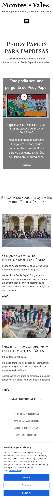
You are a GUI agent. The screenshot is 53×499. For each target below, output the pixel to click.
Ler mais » (26, 165)
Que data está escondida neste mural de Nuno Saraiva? (26, 128)
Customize (27, 485)
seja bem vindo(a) (26, 414)
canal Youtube (26, 435)
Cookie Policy (15, 470)
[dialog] (26, 471)
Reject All (26, 493)
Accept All (26, 477)
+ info (5, 296)
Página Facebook (26, 421)
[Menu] (26, 21)
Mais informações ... (26, 399)
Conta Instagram (26, 428)
